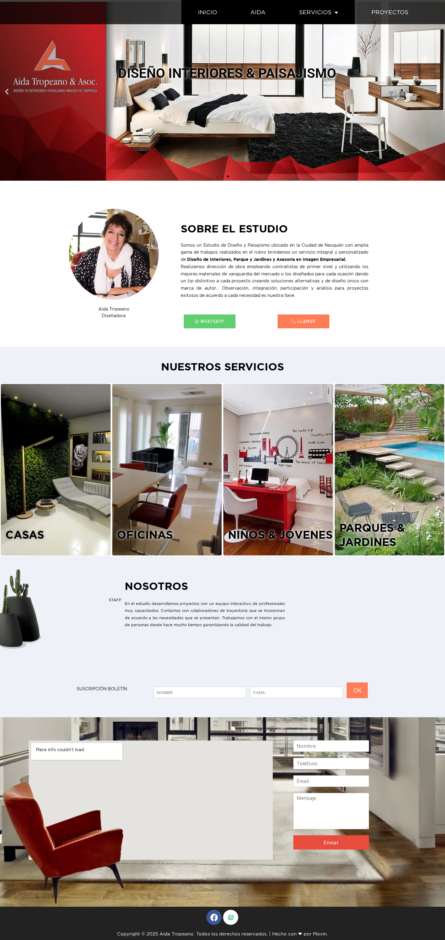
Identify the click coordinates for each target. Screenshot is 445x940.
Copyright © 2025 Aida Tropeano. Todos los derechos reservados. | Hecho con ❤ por (215, 933)
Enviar (331, 842)
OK (357, 690)
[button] (7, 91)
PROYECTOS (389, 12)
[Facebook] (214, 917)
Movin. (320, 933)
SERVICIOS (315, 12)
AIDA (257, 12)
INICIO (207, 12)
